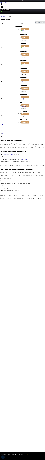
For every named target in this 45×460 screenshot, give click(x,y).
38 (2, 135)
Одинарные (5, 154)
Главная (2, 16)
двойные (11, 154)
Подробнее (25, 29)
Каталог (6, 16)
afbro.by (26, 454)
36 (2, 132)
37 (2, 133)
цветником (24, 159)
